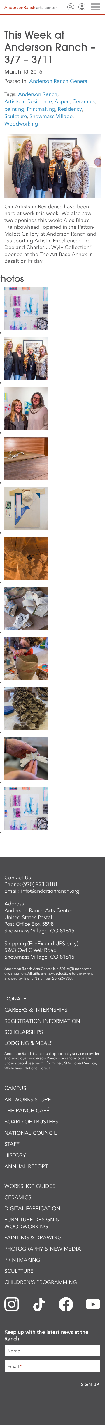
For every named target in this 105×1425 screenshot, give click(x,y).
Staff (12, 1144)
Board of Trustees (31, 1121)
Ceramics (83, 101)
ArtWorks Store (27, 1099)
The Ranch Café (27, 1110)
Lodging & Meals (28, 1043)
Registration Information (42, 1021)
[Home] (30, 7)
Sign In (81, 6)
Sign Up (90, 1384)
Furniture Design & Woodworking (32, 1222)
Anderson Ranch (37, 94)
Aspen (62, 101)
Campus (15, 1088)
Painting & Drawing (33, 1237)
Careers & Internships (35, 1010)
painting (14, 109)
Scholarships (23, 1032)
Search (70, 6)
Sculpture (15, 116)
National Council (30, 1133)
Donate (15, 999)
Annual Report (26, 1166)
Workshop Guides (29, 1186)
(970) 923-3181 (40, 884)
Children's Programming (40, 1282)
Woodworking (21, 124)
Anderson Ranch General (59, 81)
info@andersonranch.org (50, 891)
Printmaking (41, 109)
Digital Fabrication (32, 1208)
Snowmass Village (51, 116)
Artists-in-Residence (28, 101)
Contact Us (59, 6)
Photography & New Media (42, 1249)
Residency (70, 109)
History (15, 1155)
